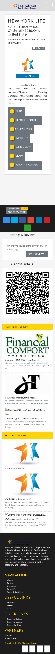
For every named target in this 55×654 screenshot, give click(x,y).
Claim (19, 111)
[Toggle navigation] (49, 4)
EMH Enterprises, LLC (15, 468)
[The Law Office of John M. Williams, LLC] (27, 411)
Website (21, 137)
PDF (26, 208)
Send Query (23, 146)
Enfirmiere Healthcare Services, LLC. (22, 519)
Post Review (36, 253)
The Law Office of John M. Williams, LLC (24, 418)
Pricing (10, 583)
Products (11, 602)
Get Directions (28, 84)
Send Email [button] (14, 208)
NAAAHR (8, 635)
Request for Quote (14, 625)
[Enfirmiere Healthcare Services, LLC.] (25, 514)
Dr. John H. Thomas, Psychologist (20, 397)
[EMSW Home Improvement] (27, 484)
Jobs (9, 608)
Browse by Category (15, 619)
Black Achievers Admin (27, 39)
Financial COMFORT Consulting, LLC (22, 360)
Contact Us (11, 586)
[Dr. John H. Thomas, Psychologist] (27, 383)
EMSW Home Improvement (18, 499)
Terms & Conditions (15, 592)
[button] (5, 5)
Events (10, 605)
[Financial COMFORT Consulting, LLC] (27, 345)
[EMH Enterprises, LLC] (27, 453)
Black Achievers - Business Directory (25, 6)
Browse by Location (15, 622)
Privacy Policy (12, 589)
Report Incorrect (27, 119)
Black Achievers (11, 638)
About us (10, 580)
